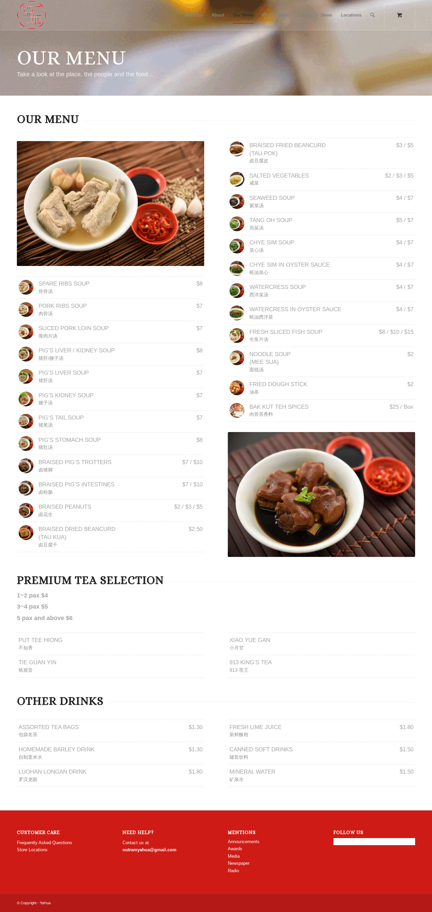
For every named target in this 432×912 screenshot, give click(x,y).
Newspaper (238, 863)
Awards (235, 848)
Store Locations (32, 849)
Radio (233, 870)
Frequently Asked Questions (44, 842)
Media (234, 856)
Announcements (244, 841)
